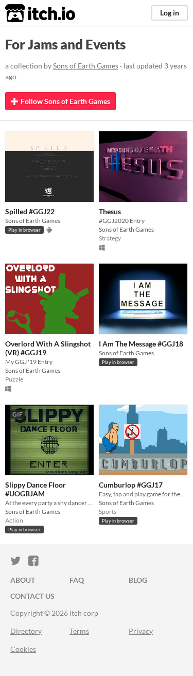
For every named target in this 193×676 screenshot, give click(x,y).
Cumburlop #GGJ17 (131, 484)
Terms (79, 631)
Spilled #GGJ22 (30, 211)
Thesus (110, 211)
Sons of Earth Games (85, 65)
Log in (169, 12)
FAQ (76, 580)
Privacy (141, 631)
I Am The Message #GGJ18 (141, 343)
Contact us (32, 596)
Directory (26, 631)
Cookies (23, 649)
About (22, 580)
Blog (138, 580)
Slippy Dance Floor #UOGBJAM (35, 489)
